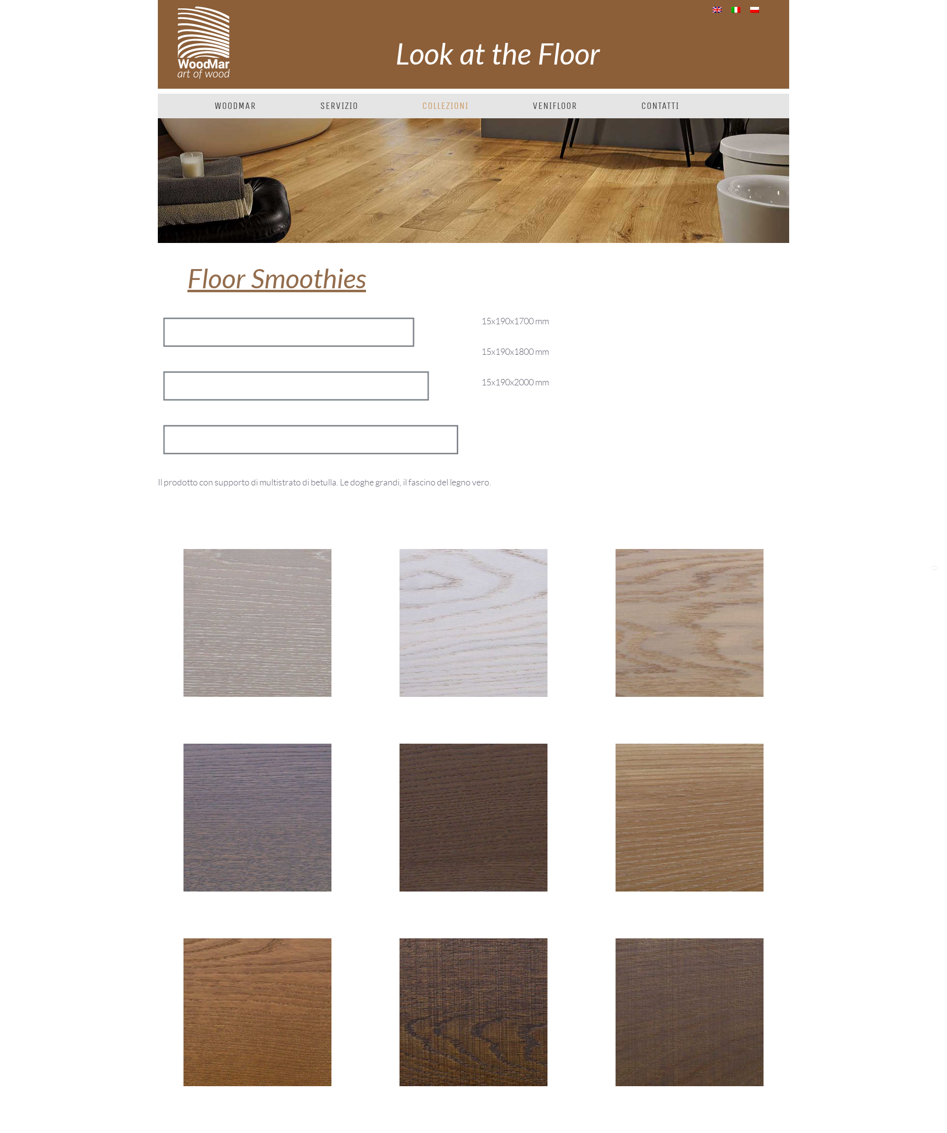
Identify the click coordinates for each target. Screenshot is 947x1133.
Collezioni (445, 106)
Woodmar (235, 106)
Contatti (660, 106)
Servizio (339, 106)
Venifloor (555, 106)
